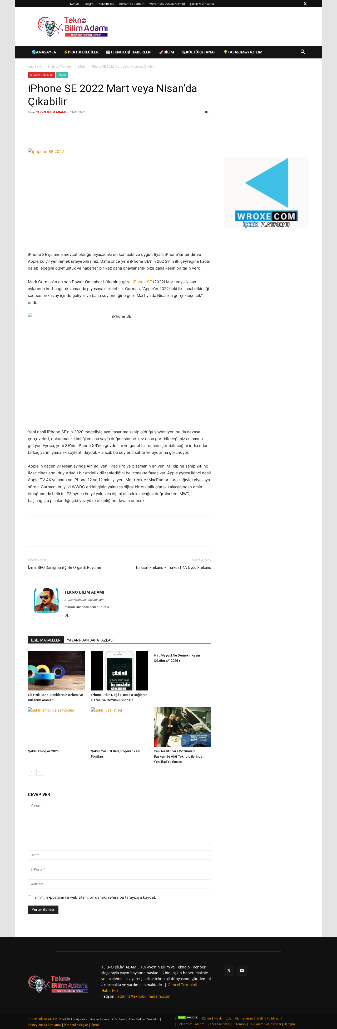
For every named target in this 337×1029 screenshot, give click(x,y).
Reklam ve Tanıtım (131, 4)
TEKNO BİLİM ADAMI (51, 112)
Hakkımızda (106, 4)
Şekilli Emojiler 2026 (43, 751)
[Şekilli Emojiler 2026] (56, 727)
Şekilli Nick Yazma (202, 4)
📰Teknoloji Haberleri (129, 51)
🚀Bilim (166, 51)
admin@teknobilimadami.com (143, 996)
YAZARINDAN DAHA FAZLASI (90, 640)
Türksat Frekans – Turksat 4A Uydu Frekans (173, 567)
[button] (302, 52)
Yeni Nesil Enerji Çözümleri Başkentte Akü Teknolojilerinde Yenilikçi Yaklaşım (178, 756)
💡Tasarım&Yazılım (242, 51)
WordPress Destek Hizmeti (167, 4)
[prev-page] (31, 772)
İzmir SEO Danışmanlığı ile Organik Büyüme (64, 567)
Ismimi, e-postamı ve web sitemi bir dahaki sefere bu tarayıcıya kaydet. (94, 897)
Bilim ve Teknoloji (60, 66)
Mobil (82, 66)
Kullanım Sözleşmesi (266, 1024)
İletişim (88, 4)
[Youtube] (242, 971)
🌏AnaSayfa (44, 51)
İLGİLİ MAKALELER (46, 640)
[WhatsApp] (102, 133)
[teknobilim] (58, 984)
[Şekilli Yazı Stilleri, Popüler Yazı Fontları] (119, 727)
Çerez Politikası (219, 1024)
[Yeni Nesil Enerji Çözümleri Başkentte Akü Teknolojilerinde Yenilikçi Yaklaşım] (182, 727)
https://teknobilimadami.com (85, 600)
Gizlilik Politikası (268, 1018)
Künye (74, 4)
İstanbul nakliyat (76, 1024)
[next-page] (39, 772)
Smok (95, 1024)
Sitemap (240, 1024)
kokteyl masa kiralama (44, 1024)
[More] (114, 133)
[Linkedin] (90, 133)
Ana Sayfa (35, 66)
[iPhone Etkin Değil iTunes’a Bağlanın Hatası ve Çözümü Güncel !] (119, 670)
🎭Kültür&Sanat (198, 51)
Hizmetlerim (244, 1018)
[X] (305, 3)
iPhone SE (142, 281)
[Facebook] (66, 133)
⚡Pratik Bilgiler (80, 51)
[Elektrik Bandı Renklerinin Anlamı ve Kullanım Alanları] (56, 670)
